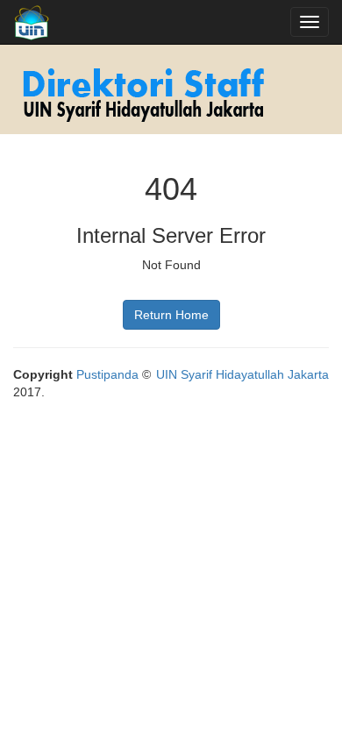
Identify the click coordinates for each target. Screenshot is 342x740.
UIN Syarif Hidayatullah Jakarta (242, 374)
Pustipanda (107, 374)
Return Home (171, 315)
